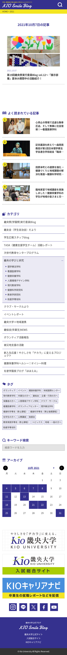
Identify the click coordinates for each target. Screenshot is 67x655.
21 (33, 505)
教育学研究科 (14, 295)
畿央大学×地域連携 (15, 322)
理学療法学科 (14, 267)
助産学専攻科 (14, 299)
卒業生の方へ (24, 396)
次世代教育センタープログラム (21, 253)
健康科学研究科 (15, 290)
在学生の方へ (9, 417)
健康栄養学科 (14, 276)
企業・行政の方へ (50, 396)
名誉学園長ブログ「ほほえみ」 (21, 371)
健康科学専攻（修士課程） (15, 412)
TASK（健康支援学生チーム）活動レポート (28, 245)
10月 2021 (33, 468)
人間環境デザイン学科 (18, 281)
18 (6, 505)
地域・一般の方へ (53, 422)
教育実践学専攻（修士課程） (16, 422)
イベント (22, 390)
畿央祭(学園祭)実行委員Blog (20, 222)
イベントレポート (14, 314)
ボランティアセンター (28, 406)
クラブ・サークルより (16, 306)
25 (6, 513)
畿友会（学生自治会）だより (20, 230)
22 (42, 505)
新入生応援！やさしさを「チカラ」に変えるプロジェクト (32, 354)
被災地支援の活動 (14, 345)
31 (60, 513)
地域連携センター (52, 390)
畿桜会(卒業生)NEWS (15, 330)
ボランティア (9, 390)
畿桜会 (36, 396)
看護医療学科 (14, 271)
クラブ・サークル (49, 401)
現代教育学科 (14, 285)
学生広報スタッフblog (16, 237)
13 (24, 496)
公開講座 (22, 417)
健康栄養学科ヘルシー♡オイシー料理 (25, 363)
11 (6, 496)
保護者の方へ (9, 401)
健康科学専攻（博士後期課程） (44, 412)
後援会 (32, 417)
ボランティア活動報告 (16, 337)
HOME (5, 11)
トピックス (37, 422)
